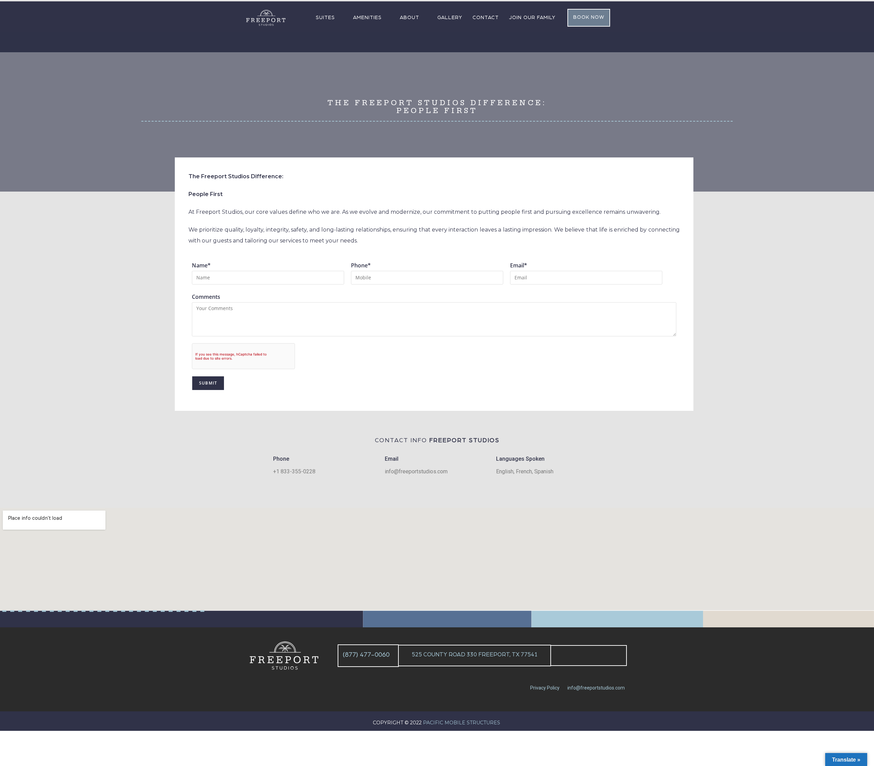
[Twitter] (579, 655)
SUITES (325, 17)
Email (391, 459)
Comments (206, 297)
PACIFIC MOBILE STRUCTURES (462, 723)
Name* (201, 265)
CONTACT (486, 17)
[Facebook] (560, 655)
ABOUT (409, 17)
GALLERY (449, 17)
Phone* (361, 265)
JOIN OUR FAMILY (532, 17)
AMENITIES (367, 17)
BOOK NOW (588, 17)
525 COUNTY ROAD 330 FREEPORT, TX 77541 (475, 654)
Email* (518, 265)
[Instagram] (616, 655)
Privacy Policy (545, 688)
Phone (281, 459)
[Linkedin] (598, 655)
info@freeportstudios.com (596, 688)
